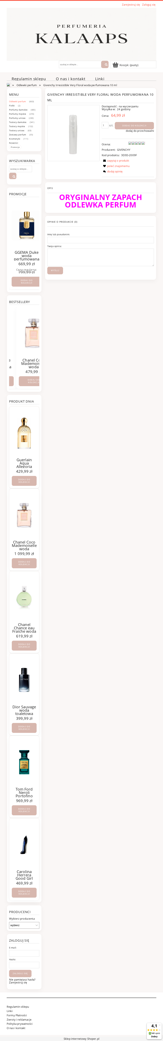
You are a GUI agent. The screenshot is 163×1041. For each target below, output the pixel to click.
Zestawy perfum (17, 134)
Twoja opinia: (54, 246)
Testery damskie (17, 122)
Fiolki (12, 105)
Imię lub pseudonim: (58, 234)
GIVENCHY (123, 150)
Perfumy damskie (18, 109)
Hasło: (12, 959)
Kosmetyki (14, 138)
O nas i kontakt (16, 1028)
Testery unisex (17, 130)
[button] (115, 160)
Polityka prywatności (19, 1024)
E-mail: (13, 947)
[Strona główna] (81, 33)
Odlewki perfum (17, 101)
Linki (10, 1011)
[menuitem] (29, 78)
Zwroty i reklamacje (19, 1019)
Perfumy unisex (17, 118)
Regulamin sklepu (18, 1006)
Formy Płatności (17, 1015)
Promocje (15, 147)
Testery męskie (17, 126)
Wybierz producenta (22, 919)
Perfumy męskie (17, 113)
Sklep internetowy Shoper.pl (81, 1039)
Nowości (13, 142)
